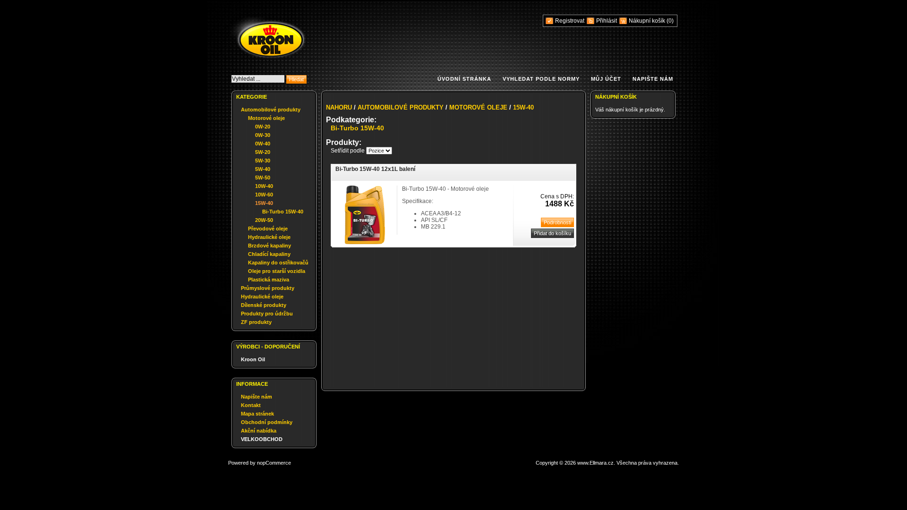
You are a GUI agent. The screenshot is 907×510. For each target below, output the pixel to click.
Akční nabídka (258, 431)
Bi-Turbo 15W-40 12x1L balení (375, 169)
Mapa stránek (257, 413)
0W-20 (262, 126)
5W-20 (262, 152)
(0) (670, 20)
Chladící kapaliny (269, 254)
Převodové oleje (268, 228)
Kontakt (251, 405)
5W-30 (262, 160)
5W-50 (262, 177)
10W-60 (264, 194)
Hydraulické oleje (269, 237)
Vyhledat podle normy (541, 79)
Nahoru (339, 107)
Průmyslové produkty (267, 288)
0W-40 (262, 143)
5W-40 (262, 169)
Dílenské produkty (263, 305)
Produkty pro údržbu (267, 313)
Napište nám (653, 79)
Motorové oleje (266, 118)
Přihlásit (606, 20)
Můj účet (606, 79)
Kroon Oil (253, 359)
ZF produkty (256, 322)
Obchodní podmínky (266, 422)
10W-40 (264, 186)
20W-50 (264, 220)
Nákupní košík (648, 20)
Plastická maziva (268, 279)
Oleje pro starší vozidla (276, 271)
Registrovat (569, 20)
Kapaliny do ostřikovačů (278, 262)
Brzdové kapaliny (269, 245)
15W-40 (264, 203)
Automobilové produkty (270, 109)
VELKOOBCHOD (261, 439)
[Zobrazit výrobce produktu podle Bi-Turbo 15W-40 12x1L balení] (364, 242)
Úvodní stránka (464, 79)
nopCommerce (274, 463)
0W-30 (262, 135)
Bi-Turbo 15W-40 (282, 211)
